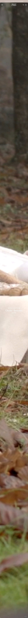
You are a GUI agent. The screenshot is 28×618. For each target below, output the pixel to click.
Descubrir (14, 312)
